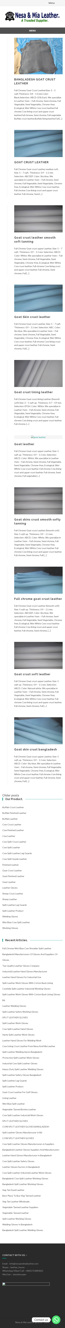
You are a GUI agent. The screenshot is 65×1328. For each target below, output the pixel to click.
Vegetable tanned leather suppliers (20, 1207)
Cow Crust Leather (11, 824)
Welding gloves (10, 916)
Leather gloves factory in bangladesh (21, 1167)
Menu (52, 2)
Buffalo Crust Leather (13, 807)
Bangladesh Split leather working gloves (22, 1184)
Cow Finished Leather (13, 830)
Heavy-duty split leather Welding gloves (22, 1069)
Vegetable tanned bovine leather (19, 1109)
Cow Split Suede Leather (14, 859)
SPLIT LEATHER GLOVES (15, 1017)
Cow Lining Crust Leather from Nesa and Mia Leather (28, 1046)
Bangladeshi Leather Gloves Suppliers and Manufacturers (30, 1149)
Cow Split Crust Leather (14, 841)
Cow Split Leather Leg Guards (17, 853)
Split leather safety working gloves (20, 1011)
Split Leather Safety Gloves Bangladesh (21, 1075)
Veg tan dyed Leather (13, 1190)
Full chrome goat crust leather (38, 598)
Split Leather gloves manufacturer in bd (22, 1132)
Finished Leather (10, 864)
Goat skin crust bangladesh (35, 749)
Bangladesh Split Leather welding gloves (22, 1230)
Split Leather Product (13, 910)
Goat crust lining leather (33, 392)
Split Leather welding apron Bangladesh (22, 1052)
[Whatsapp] (56, 1320)
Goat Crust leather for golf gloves (20, 1092)
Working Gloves (10, 928)
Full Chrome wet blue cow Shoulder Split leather (26, 948)
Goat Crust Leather (12, 870)
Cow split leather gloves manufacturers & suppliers (28, 1144)
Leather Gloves (10, 887)
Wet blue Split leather (13, 1103)
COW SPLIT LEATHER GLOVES (18, 1138)
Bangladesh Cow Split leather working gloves (25, 1178)
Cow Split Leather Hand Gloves (17, 1029)
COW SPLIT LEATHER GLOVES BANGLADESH (25, 1126)
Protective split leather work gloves (20, 1057)
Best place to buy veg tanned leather (21, 1195)
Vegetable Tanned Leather (15, 1213)
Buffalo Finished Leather (14, 813)
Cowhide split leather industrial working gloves (26, 988)
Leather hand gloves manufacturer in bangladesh (27, 1155)
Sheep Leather (9, 899)
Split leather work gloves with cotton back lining (27, 983)
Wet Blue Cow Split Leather (16, 922)
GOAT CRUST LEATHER (31, 162)
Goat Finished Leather (13, 876)
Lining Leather (9, 1098)
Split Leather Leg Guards (14, 905)
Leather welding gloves (14, 1006)
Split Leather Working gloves (16, 1218)
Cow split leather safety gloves (18, 1161)
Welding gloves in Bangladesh (17, 1224)
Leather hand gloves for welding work (21, 1040)
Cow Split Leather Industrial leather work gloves (26, 1172)
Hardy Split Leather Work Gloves (18, 1034)
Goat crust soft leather (32, 674)
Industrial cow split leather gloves (19, 1063)
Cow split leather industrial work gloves (22, 1115)
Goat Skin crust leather (32, 317)
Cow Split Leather (11, 847)
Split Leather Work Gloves (15, 1023)
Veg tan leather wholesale (16, 1201)
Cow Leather (8, 836)
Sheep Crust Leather (12, 893)
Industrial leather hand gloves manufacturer (24, 971)
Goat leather (24, 444)
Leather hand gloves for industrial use (21, 977)
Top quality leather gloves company (20, 965)
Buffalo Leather (10, 818)
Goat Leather (9, 882)
